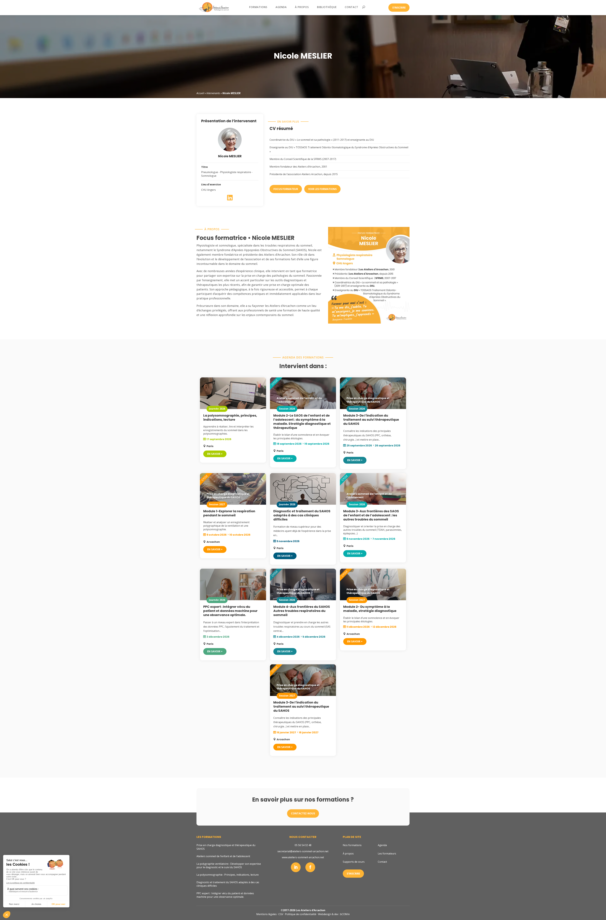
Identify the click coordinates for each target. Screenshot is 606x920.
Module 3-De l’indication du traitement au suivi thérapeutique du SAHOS (371, 419)
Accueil (200, 93)
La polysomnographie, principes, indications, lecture (230, 417)
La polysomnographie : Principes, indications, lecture (227, 874)
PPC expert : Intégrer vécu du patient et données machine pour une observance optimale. (230, 610)
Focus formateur (285, 189)
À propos (302, 7)
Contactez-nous (303, 813)
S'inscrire (399, 7)
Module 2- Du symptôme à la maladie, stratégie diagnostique (369, 608)
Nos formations (352, 845)
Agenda (281, 7)
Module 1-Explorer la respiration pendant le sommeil (229, 513)
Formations (258, 7)
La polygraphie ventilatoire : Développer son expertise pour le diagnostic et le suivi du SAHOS (228, 865)
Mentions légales (266, 914)
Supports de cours (354, 861)
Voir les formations (322, 189)
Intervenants (213, 93)
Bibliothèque (327, 7)
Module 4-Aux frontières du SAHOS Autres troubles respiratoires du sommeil (301, 610)
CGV (280, 914)
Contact (351, 7)
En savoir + (215, 454)
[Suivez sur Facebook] (310, 867)
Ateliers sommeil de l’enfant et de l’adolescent (223, 856)
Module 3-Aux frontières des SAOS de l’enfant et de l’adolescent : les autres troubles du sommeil (371, 515)
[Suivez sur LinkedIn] (296, 867)
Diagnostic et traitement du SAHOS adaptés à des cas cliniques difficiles (301, 515)
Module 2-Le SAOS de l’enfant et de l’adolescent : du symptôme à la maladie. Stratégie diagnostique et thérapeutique (302, 421)
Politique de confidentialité (300, 914)
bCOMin (345, 914)
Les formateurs (387, 853)
